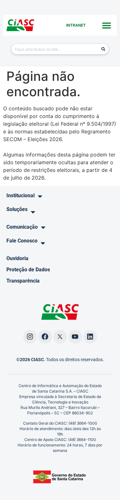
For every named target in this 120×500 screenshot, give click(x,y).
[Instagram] (30, 336)
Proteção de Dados (28, 270)
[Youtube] (75, 336)
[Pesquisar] (103, 49)
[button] (106, 25)
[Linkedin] (90, 336)
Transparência (23, 281)
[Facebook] (45, 336)
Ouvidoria (17, 258)
